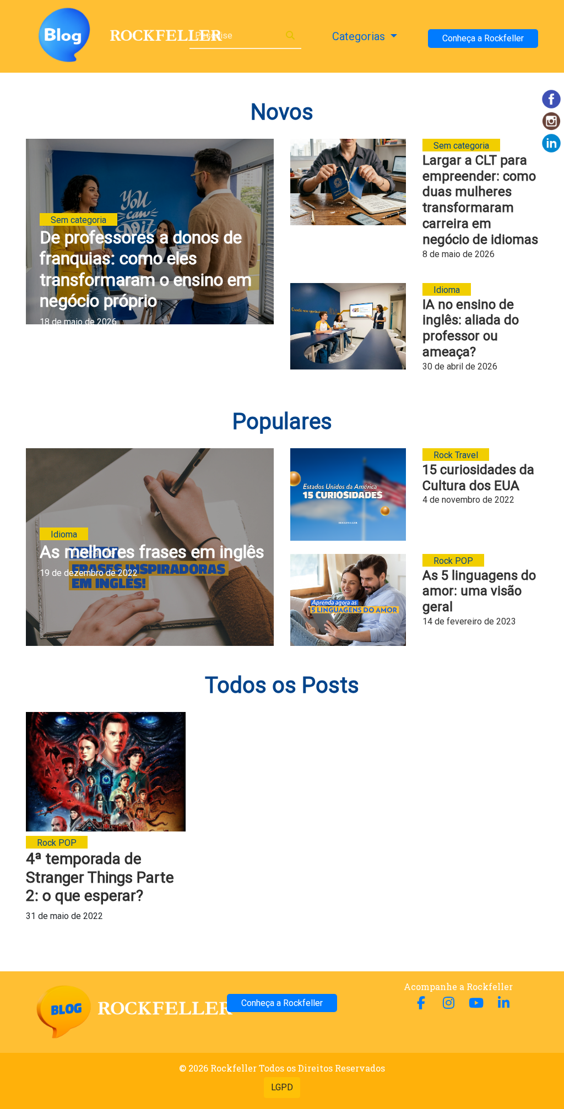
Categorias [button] (360, 36)
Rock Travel (455, 455)
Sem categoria (78, 220)
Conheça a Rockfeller (483, 38)
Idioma (446, 290)
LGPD (282, 1087)
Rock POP (453, 561)
